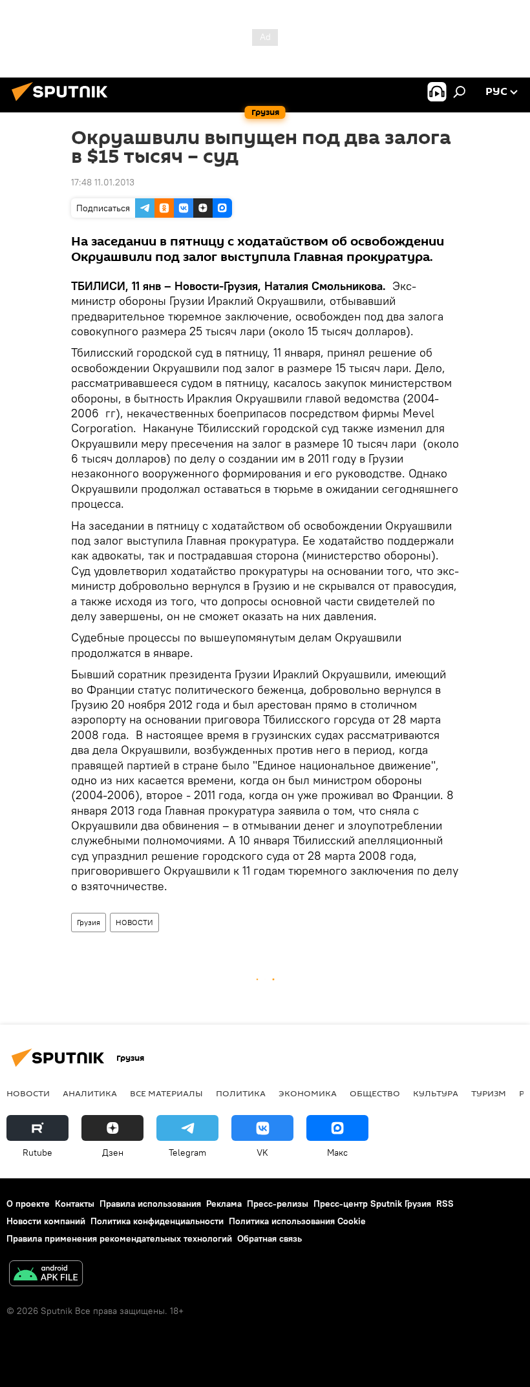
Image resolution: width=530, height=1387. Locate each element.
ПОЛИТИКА (241, 1093)
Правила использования (150, 1203)
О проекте (28, 1203)
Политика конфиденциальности (157, 1221)
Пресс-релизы (277, 1203)
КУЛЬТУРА (435, 1093)
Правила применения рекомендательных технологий (119, 1238)
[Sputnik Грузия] (63, 103)
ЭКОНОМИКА (308, 1093)
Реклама (224, 1203)
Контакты (74, 1203)
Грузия (88, 922)
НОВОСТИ (134, 922)
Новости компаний (45, 1221)
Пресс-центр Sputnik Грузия (372, 1203)
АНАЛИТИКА (90, 1093)
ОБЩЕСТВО (375, 1093)
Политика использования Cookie (297, 1221)
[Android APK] (46, 1274)
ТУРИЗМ (488, 1093)
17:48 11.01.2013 (102, 182)
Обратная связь (269, 1238)
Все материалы (166, 1093)
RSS (445, 1203)
